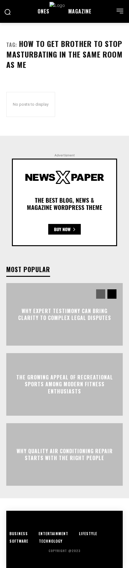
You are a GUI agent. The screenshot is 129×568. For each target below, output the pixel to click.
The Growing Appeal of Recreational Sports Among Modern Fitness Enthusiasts (64, 384)
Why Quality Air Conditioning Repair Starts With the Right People (65, 454)
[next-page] (111, 294)
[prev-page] (100, 294)
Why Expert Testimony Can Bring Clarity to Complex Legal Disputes (64, 314)
